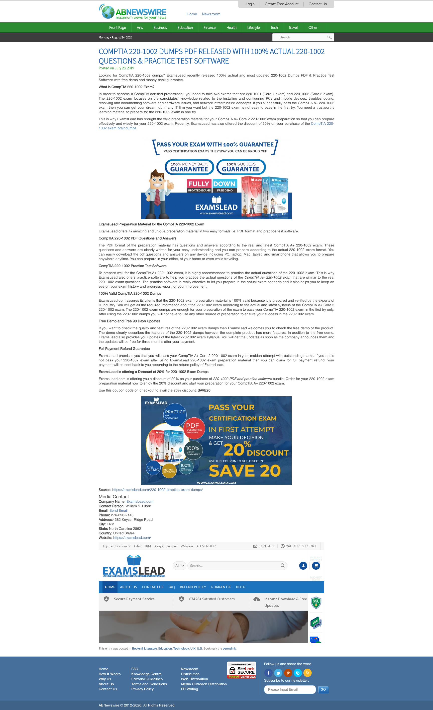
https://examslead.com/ (132, 538)
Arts (140, 27)
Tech (274, 27)
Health (232, 27)
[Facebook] (268, 673)
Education (185, 27)
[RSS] (307, 673)
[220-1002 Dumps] (216, 176)
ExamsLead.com (140, 501)
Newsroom (211, 14)
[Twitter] (278, 673)
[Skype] (297, 673)
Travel (293, 27)
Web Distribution (194, 679)
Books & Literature (144, 648)
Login (250, 4)
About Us (106, 684)
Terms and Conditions (149, 684)
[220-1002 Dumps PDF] (216, 440)
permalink (229, 648)
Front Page (117, 27)
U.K (192, 648)
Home (192, 14)
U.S (199, 648)
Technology (181, 648)
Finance (210, 27)
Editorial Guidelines (147, 679)
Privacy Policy (142, 689)
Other (312, 27)
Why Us (105, 679)
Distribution (190, 674)
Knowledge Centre (146, 674)
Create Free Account (281, 4)
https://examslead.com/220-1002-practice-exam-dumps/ (157, 490)
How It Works (110, 674)
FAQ (134, 669)
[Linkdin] (288, 673)
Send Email (119, 510)
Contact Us (318, 4)
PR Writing (189, 689)
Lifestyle (253, 27)
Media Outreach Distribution (204, 684)
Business (160, 27)
